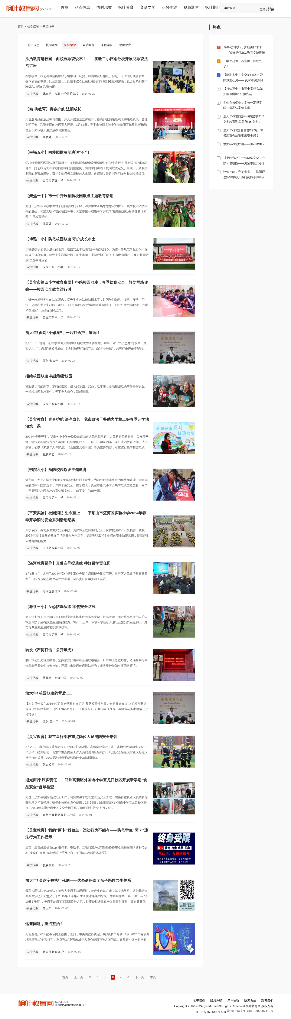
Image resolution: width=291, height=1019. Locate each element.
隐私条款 (250, 1000)
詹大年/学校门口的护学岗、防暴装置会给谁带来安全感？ (243, 132)
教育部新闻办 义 (53, 952)
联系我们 (267, 1000)
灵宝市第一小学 (53, 267)
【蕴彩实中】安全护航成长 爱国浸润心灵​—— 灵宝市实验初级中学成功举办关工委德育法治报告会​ (244, 82)
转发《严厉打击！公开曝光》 (50, 650)
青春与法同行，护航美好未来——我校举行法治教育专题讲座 (244, 49)
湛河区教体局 (52, 591)
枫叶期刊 (212, 7)
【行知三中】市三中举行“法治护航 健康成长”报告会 (243, 91)
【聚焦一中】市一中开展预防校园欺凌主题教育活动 (69, 196)
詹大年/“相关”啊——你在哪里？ (244, 144)
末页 (153, 977)
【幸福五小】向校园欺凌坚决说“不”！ (58, 152)
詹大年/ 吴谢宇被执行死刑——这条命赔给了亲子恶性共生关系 (78, 880)
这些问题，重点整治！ (44, 924)
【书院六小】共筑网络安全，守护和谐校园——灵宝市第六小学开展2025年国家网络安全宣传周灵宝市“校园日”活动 (244, 166)
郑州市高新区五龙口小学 (59, 815)
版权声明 (216, 1000)
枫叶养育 (126, 7)
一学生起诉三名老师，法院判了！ (242, 63)
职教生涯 (169, 7)
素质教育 (88, 45)
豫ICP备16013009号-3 (211, 1012)
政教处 (47, 137)
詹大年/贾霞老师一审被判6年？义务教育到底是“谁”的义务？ (244, 119)
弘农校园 (49, 454)
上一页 (78, 977)
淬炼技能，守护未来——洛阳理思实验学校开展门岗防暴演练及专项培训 (244, 177)
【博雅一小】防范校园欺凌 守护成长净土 (60, 239)
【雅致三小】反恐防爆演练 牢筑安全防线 (60, 607)
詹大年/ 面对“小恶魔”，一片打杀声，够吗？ (62, 333)
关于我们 (199, 1000)
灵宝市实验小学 (53, 404)
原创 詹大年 (50, 360)
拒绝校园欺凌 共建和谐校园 (48, 376)
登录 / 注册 (266, 9)
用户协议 (233, 1000)
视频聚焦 (191, 7)
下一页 (139, 977)
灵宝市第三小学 (53, 634)
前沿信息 (33, 45)
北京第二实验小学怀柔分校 (60, 93)
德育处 (47, 223)
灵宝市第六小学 (53, 497)
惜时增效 (104, 7)
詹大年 (47, 908)
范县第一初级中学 (54, 678)
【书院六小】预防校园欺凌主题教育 (56, 470)
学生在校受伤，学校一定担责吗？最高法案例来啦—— (242, 105)
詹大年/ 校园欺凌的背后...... (48, 693)
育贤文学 (147, 7)
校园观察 (52, 45)
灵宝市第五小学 (53, 180)
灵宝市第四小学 (53, 317)
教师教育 (125, 45)
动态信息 (82, 7)
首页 (64, 7)
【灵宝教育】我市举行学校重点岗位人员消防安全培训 (71, 737)
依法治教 (48, 26)
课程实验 (107, 45)
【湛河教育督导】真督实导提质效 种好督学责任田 (68, 563)
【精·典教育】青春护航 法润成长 (53, 109)
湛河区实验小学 (53, 548)
